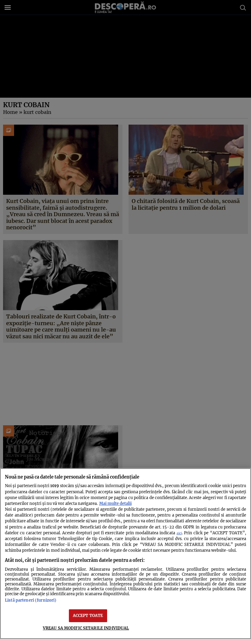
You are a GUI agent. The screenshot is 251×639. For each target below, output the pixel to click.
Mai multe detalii (115, 503)
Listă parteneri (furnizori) (30, 600)
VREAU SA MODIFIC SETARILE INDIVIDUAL (86, 628)
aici (179, 533)
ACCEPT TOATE (88, 615)
